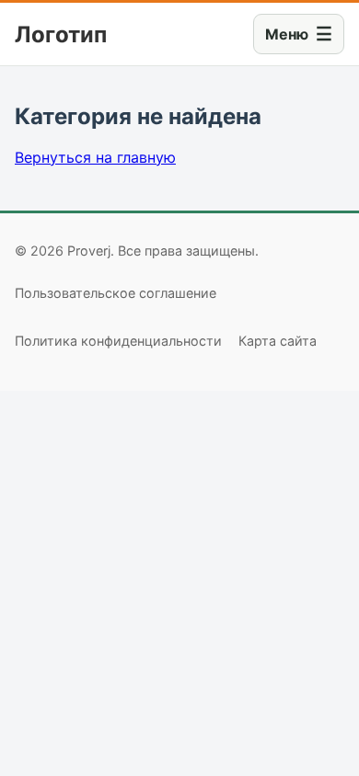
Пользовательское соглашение (115, 293)
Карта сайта (277, 340)
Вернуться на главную (95, 157)
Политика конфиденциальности (118, 340)
